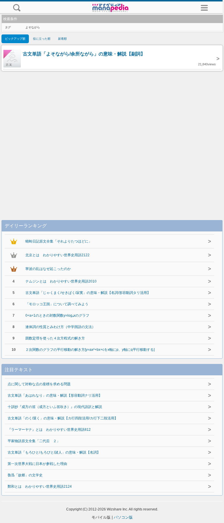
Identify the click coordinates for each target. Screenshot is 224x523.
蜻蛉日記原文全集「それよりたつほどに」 (58, 241)
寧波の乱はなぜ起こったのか (48, 269)
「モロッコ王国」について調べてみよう (56, 304)
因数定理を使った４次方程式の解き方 (55, 338)
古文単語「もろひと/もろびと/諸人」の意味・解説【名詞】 (54, 452)
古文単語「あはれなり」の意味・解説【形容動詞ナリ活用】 (55, 395)
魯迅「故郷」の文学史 (25, 475)
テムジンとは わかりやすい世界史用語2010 (61, 281)
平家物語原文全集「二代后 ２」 (34, 441)
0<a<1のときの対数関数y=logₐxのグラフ (57, 315)
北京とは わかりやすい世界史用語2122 (57, 255)
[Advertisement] (112, 139)
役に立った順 (41, 38)
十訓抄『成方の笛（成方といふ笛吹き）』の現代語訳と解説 (55, 407)
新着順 (62, 38)
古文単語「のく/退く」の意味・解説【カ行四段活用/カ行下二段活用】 (63, 418)
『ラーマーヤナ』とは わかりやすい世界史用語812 (49, 430)
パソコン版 (123, 517)
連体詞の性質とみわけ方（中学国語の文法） (60, 327)
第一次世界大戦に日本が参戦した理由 (37, 464)
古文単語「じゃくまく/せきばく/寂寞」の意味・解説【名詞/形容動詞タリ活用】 (87, 293)
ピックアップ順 (15, 38)
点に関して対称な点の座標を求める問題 (39, 384)
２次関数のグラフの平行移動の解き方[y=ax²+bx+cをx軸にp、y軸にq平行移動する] (90, 350)
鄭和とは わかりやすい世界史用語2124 (40, 486)
